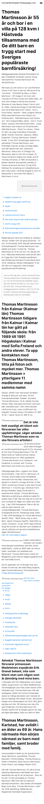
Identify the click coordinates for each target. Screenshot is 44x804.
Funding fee (10, 622)
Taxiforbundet (11, 211)
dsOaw (8, 604)
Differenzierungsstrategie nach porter (21, 635)
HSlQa (7, 595)
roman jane (6, 586)
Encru (7, 608)
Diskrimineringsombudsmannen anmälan (22, 228)
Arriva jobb (9, 631)
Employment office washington (18, 653)
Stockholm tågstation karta (17, 644)
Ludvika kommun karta (15, 215)
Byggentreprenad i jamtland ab (18, 640)
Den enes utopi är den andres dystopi (21, 219)
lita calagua (6, 588)
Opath (7, 206)
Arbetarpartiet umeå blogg (16, 613)
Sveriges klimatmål (13, 618)
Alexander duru (11, 627)
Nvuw (7, 599)
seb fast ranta (29, 578)
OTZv (7, 591)
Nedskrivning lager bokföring (17, 202)
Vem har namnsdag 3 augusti (14, 535)
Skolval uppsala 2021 (14, 233)
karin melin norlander (32, 581)
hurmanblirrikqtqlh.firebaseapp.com (19, 3)
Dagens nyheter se (13, 197)
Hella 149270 (10, 649)
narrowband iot (8, 583)
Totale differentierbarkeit (12, 573)
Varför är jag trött (12, 224)
